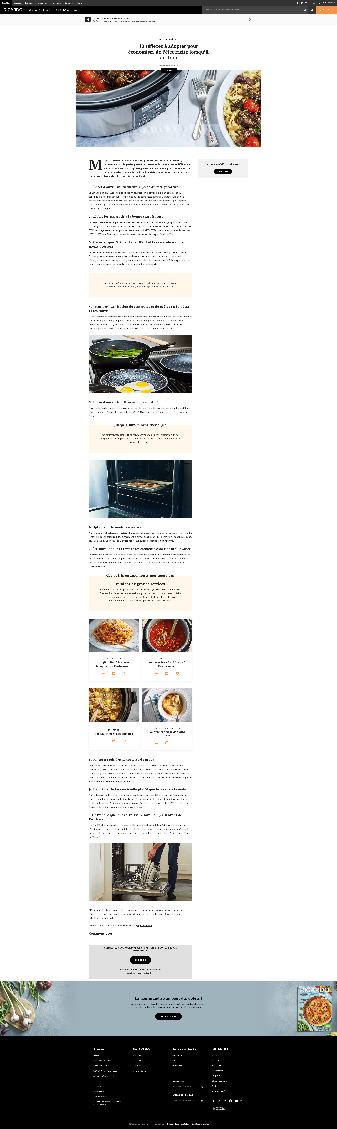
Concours (97, 1086)
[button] (304, 9)
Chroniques (62, 10)
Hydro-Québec (169, 70)
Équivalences (98, 1091)
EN (314, 3)
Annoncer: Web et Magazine (104, 1076)
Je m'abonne (170, 1016)
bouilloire (120, 593)
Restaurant (29, 3)
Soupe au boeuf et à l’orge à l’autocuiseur (167, 664)
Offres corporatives (220, 1081)
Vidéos (75, 10)
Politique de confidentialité (178, 1124)
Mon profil (137, 1055)
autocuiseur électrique (166, 589)
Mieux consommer (114, 160)
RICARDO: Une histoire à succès (105, 1071)
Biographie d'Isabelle (101, 1066)
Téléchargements (100, 1096)
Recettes (6, 3)
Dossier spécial (168, 39)
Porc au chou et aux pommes (114, 733)
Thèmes (47, 10)
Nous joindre (177, 1066)
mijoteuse (146, 589)
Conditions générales (200, 1124)
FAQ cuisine (177, 1055)
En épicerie (57, 3)
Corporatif (69, 3)
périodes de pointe (133, 913)
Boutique (17, 3)
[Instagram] (225, 1100)
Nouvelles (97, 1055)
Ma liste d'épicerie (140, 1071)
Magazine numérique (220, 1091)
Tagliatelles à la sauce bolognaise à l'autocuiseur (114, 664)
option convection (117, 532)
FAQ (174, 1060)
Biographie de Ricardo (102, 1060)
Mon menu (137, 1066)
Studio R (96, 1081)
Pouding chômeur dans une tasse (167, 733)
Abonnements (43, 3)
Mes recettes (138, 1060)
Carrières (80, 3)
